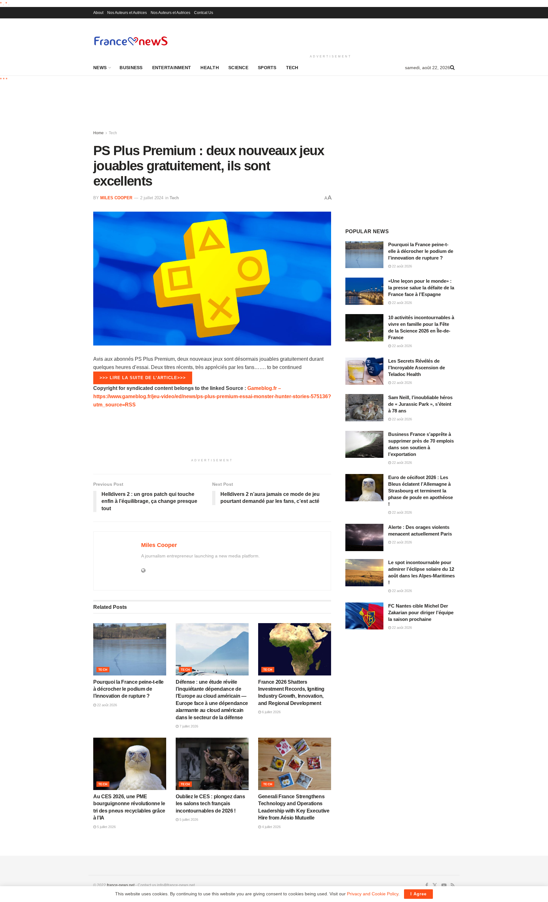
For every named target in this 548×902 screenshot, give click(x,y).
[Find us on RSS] (453, 885)
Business (131, 67)
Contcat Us (203, 12)
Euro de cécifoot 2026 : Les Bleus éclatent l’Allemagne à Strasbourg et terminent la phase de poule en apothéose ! (420, 491)
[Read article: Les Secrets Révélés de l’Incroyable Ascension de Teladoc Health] (364, 371)
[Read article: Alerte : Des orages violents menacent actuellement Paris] (364, 537)
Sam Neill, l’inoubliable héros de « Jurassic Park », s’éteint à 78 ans (420, 404)
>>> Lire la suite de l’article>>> (143, 377)
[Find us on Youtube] (444, 885)
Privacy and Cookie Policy (372, 893)
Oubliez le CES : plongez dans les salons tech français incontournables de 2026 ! (210, 803)
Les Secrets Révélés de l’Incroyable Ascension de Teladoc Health (416, 367)
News (100, 67)
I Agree (418, 894)
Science (238, 67)
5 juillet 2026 (106, 827)
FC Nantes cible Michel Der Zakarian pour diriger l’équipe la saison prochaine (420, 612)
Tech (292, 67)
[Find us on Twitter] (434, 885)
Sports (267, 67)
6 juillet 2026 (271, 712)
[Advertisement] (331, 35)
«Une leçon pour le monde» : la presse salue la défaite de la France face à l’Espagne (421, 287)
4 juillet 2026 (271, 827)
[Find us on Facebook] (426, 885)
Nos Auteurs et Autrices (127, 12)
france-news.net (120, 885)
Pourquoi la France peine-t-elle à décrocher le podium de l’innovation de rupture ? (128, 689)
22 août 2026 (106, 705)
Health (209, 67)
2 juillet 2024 (151, 197)
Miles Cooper (116, 197)
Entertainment (171, 67)
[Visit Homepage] (130, 40)
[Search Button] (452, 68)
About (98, 12)
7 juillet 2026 (188, 726)
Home (98, 133)
